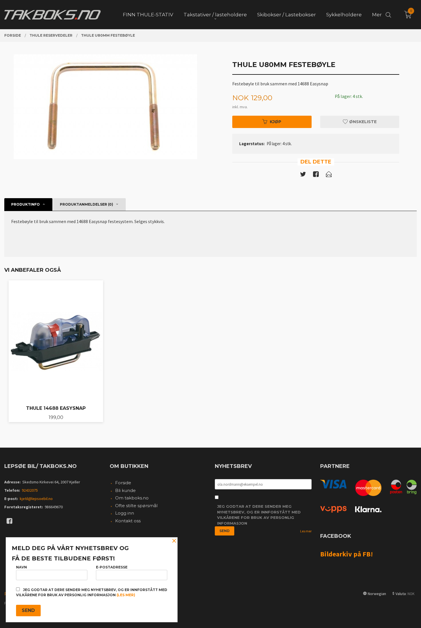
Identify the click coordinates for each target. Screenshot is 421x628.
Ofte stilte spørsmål (136, 505)
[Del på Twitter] (303, 175)
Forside (123, 482)
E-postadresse (111, 567)
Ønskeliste (362, 121)
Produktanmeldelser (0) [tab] (86, 204)
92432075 (30, 490)
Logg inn (124, 513)
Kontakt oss (128, 520)
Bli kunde (125, 490)
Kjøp (275, 121)
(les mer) (126, 595)
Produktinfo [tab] (25, 204)
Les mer (306, 531)
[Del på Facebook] (316, 175)
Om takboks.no (132, 498)
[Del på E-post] (329, 175)
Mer (377, 14)
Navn (21, 567)
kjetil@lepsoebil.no (36, 498)
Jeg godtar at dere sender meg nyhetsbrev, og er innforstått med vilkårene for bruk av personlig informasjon (259, 514)
